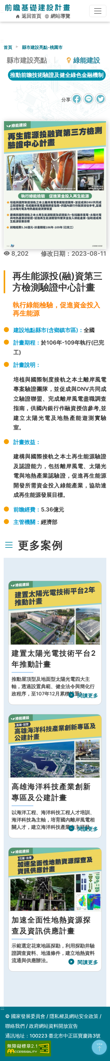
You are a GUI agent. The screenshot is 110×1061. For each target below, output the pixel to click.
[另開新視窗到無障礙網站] (28, 1048)
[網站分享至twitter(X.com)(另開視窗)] (100, 102)
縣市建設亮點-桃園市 (42, 47)
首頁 (8, 47)
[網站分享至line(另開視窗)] (88, 102)
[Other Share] (100, 98)
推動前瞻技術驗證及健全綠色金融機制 (57, 75)
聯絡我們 (15, 1026)
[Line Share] (88, 98)
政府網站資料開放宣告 (53, 1026)
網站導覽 (60, 16)
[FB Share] (76, 98)
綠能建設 (86, 60)
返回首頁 (30, 16)
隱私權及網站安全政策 (74, 1016)
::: (2, 1009)
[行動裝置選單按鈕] (97, 11)
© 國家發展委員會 (25, 1016)
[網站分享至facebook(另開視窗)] (76, 102)
